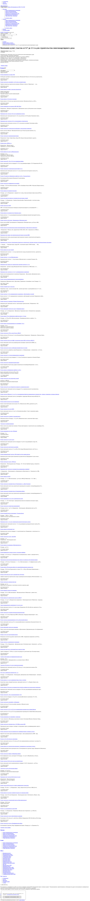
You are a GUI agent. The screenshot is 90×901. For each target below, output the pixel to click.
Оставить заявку (8, 18)
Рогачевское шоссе (7, 871)
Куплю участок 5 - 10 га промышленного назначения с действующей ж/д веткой (17, 294)
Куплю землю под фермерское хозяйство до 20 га (10, 369)
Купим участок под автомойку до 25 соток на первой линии (13, 82)
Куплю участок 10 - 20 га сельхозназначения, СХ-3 (11, 694)
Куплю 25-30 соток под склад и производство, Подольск (12, 574)
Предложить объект (4, 51)
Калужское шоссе (6, 859)
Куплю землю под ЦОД (5, 476)
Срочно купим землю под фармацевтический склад (11, 656)
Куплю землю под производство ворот (8, 190)
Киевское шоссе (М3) (7, 861)
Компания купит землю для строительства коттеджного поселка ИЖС (15, 235)
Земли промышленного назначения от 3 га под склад (11, 605)
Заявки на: (2, 33)
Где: (1, 35)
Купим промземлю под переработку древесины (10, 716)
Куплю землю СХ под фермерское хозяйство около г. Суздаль (13, 316)
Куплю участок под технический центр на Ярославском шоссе (13, 800)
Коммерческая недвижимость (11, 14)
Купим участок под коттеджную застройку (9, 447)
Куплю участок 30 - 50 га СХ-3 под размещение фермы (12, 161)
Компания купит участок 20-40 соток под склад (10, 776)
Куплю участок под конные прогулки (8, 581)
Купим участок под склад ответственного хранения (11, 816)
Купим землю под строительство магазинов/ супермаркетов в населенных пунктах (17, 746)
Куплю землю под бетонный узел (7, 529)
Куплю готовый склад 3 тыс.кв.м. (7, 286)
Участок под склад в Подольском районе (9, 768)
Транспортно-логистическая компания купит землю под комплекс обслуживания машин (19, 559)
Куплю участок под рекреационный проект (9, 135)
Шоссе (1, 850)
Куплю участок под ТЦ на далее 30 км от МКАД (10, 333)
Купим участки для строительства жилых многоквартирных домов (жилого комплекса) (18, 227)
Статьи (4, 882)
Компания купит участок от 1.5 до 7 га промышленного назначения (14, 271)
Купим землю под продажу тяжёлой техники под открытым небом (14, 792)
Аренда (4, 19)
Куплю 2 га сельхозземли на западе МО (8, 808)
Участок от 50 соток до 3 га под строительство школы (11, 665)
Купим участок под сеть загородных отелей (9, 378)
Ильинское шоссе (6, 858)
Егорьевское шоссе (7, 857)
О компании (5, 1)
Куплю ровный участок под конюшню (8, 590)
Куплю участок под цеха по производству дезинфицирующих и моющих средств (17, 731)
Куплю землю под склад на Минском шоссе (9, 151)
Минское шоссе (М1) (7, 865)
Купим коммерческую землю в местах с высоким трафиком (12, 552)
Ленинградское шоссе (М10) (9, 863)
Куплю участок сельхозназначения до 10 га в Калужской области (14, 619)
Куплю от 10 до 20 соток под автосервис (8, 738)
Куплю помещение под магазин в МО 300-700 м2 (10, 106)
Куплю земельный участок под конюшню (9, 627)
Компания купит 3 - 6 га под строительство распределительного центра (15, 521)
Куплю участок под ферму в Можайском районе (10, 753)
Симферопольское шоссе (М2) (9, 874)
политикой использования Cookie (13, 894)
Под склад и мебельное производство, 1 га (9, 672)
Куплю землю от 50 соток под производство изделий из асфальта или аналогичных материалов (20, 687)
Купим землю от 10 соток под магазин (8, 99)
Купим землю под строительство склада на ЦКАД (10, 597)
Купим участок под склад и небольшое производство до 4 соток (13, 347)
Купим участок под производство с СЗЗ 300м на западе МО (12, 724)
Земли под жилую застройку (11, 12)
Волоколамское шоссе (7, 854)
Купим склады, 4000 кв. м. (6, 143)
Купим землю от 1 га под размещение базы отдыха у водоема (13, 679)
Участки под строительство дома (12, 13)
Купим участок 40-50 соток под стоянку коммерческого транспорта (14, 785)
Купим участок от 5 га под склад (7, 439)
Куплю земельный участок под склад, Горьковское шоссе (12, 308)
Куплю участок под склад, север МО (8, 536)
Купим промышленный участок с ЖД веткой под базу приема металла (15, 454)
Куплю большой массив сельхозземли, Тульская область (12, 513)
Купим (4, 29)
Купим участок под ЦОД (5, 205)
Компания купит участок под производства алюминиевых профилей (14, 469)
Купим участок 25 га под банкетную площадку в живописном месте (14, 386)
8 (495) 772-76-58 (21, 6)
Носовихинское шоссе (7, 869)
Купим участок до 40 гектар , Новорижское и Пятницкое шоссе (13, 220)
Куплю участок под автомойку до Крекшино (9, 702)
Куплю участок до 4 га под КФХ (7, 409)
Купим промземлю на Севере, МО (7, 74)
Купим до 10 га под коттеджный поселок (9, 634)
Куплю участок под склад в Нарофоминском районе (11, 823)
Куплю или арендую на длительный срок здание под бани (12, 649)
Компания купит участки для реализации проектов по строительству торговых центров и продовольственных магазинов (25, 242)
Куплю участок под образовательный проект (9, 362)
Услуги (4, 2)
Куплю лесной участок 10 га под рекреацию (9, 401)
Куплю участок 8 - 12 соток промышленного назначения (12, 355)
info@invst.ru (22, 899)
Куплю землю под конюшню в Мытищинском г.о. (10, 545)
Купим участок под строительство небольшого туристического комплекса (15, 128)
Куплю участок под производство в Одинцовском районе (12, 491)
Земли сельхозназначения (10, 11)
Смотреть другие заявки (5, 827)
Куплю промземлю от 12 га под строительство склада (11, 498)
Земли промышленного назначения (12, 10)
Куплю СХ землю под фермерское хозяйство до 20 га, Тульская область (15, 176)
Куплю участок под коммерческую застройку (9, 183)
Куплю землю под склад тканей (7, 249)
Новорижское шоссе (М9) (8, 867)
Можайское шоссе (6, 866)
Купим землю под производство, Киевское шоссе (10, 212)
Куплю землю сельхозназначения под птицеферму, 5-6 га (12, 323)
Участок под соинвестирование (7, 423)
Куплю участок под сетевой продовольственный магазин (12, 612)
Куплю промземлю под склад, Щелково (8, 431)
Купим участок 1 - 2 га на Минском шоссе (9, 257)
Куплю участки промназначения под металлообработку (12, 279)
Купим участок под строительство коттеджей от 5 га (11, 168)
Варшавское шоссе (7, 853)
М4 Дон (4, 864)
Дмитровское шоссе (7, 856)
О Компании (5, 878)
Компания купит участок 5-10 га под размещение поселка (12, 113)
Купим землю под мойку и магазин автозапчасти (10, 89)
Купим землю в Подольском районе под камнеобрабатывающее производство (16, 567)
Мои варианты (4, 5)
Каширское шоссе (6, 860)
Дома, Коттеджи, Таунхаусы (11, 15)
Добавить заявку (4, 65)
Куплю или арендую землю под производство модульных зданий (14, 198)
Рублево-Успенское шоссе (8, 873)
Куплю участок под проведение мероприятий (10, 506)
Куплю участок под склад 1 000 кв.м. (8, 461)
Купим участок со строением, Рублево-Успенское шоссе (12, 301)
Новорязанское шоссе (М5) (8, 868)
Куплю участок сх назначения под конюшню (9, 642)
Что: (1, 34)
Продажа (5, 9)
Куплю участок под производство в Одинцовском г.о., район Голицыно (15, 483)
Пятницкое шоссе (6, 870)
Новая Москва (5, 37)
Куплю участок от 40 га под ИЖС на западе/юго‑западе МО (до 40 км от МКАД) (17, 340)
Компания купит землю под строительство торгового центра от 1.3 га (15, 264)
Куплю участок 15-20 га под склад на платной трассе (11, 761)
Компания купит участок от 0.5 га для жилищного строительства (14, 121)
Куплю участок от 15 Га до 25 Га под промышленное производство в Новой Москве (18, 709)
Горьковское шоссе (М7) (8, 855)
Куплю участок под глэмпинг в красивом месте (10, 416)
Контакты (5, 3)
